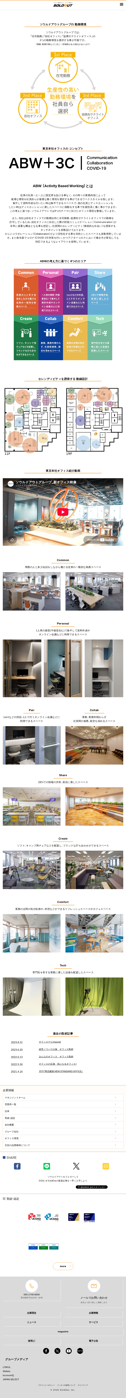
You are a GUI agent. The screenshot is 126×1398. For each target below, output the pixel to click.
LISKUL (7, 1367)
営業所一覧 (10, 1104)
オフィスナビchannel (50, 1041)
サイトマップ (83, 1385)
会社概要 (9, 1124)
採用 (30, 1340)
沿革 (7, 1111)
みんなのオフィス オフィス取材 (56, 1056)
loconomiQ (8, 1375)
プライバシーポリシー (46, 1385)
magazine (63, 1331)
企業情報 (93, 1312)
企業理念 (31, 1312)
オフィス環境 (12, 1138)
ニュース (31, 1322)
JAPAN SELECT (11, 1379)
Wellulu (6, 1371)
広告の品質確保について (17, 1145)
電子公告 (93, 1340)
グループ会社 (12, 1131)
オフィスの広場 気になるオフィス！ (58, 1063)
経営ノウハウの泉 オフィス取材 (56, 1049)
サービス (93, 1322)
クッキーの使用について (66, 1385)
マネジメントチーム (15, 1097)
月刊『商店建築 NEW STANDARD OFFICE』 (61, 1071)
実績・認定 (10, 1118)
